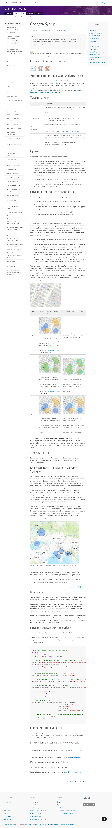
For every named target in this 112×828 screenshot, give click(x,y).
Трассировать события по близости (14, 190)
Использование (20, 13)
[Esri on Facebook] (87, 804)
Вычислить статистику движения (13, 81)
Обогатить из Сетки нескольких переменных (14, 113)
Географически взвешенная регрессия (14, 161)
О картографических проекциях (70, 131)
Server (6, 808)
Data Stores (34, 3)
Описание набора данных (14, 100)
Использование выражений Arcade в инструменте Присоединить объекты (15, 247)
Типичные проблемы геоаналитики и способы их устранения (15, 272)
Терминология (94, 38)
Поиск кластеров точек (14, 128)
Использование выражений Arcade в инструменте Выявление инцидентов (15, 238)
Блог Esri (60, 808)
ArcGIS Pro (33, 805)
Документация (8, 819)
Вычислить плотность (13, 72)
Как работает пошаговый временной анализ (14, 214)
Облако (42, 3)
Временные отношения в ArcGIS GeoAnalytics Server (14, 206)
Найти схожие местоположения (12, 133)
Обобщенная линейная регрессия (14, 146)
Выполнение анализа (37, 17)
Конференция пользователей (66, 811)
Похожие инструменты (97, 62)
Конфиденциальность (34, 824)
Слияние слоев (11, 169)
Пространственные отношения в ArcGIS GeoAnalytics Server (13, 198)
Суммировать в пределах (14, 185)
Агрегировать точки (13, 58)
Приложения (51, 3)
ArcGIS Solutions (35, 816)
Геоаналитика (25, 17)
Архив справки (61, 30)
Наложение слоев (12, 173)
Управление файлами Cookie (50, 824)
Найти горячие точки (13, 124)
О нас (59, 802)
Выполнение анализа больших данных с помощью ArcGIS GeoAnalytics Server (13, 39)
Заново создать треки (13, 177)
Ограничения (93, 49)
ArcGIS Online (34, 802)
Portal (22, 3)
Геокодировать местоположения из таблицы (13, 153)
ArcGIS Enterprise (11, 3)
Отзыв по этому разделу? (77, 781)
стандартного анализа (53, 350)
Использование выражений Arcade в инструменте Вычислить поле (15, 230)
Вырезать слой (11, 86)
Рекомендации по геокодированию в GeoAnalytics (12, 264)
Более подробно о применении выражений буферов (49, 219)
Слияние (77, 772)
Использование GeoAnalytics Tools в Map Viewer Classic (14, 30)
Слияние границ (11, 108)
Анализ (17, 17)
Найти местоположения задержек (14, 119)
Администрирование (34, 13)
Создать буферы (12, 96)
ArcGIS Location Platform (38, 811)
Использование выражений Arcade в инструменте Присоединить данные (15, 221)
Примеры (92, 41)
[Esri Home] (87, 798)
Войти (99, 3)
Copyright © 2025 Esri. (10, 824)
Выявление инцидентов (14, 104)
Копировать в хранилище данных (14, 91)
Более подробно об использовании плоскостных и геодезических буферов (57, 587)
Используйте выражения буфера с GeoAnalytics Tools (14, 255)
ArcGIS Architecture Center (38, 819)
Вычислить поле (11, 76)
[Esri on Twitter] (84, 804)
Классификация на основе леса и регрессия (14, 140)
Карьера (60, 805)
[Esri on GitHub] (90, 804)
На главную (8, 13)
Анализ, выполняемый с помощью (49, 81)
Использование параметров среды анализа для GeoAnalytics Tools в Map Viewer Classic (15, 50)
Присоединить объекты (14, 165)
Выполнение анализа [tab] (13, 23)
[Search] (92, 2)
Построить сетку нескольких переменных (14, 67)
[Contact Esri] (93, 804)
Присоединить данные (13, 62)
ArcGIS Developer (36, 813)
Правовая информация (67, 824)
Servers (27, 3)
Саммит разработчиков (65, 813)
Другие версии (46, 30)
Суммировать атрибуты (14, 181)
